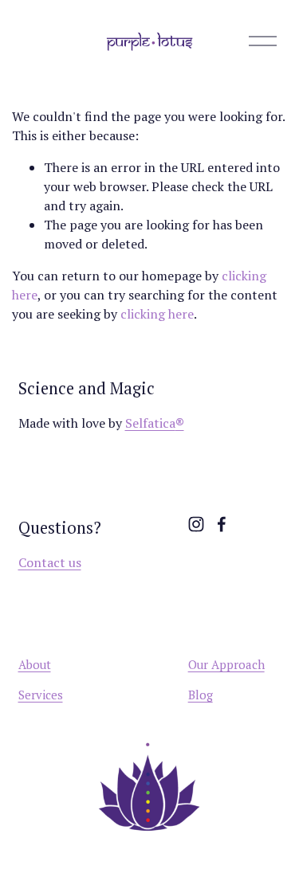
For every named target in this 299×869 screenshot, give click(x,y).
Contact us (49, 562)
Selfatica (154, 423)
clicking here (157, 314)
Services (40, 695)
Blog (200, 695)
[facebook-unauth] (222, 524)
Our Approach (226, 664)
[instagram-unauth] (196, 524)
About (34, 664)
